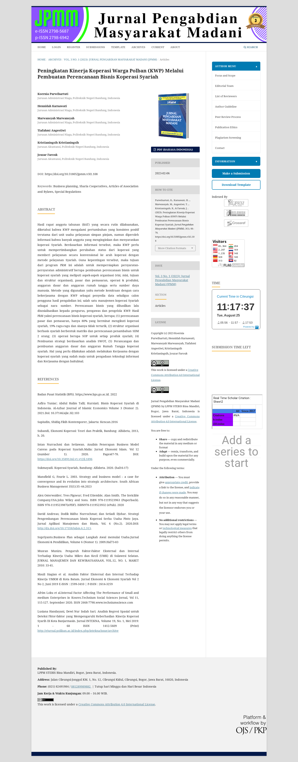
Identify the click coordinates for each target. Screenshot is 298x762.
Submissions (95, 47)
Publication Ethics (226, 127)
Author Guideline (226, 106)
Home (42, 47)
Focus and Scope (225, 75)
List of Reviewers (226, 96)
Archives (138, 47)
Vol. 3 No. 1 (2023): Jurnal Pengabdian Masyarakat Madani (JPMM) (110, 59)
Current (157, 47)
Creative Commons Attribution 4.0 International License (175, 375)
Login (56, 47)
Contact (220, 148)
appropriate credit (176, 482)
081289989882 (81, 686)
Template (118, 47)
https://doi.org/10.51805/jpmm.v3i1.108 (71, 174)
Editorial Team (224, 86)
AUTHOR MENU (225, 66)
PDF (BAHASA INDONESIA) (175, 149)
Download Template (236, 185)
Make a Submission (236, 173)
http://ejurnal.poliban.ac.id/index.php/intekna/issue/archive (78, 631)
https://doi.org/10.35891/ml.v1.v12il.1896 (65, 459)
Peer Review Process (228, 117)
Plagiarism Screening (228, 137)
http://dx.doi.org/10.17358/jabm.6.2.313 (64, 528)
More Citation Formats (172, 248)
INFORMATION (225, 161)
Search (252, 47)
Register (73, 47)
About (175, 47)
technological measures (177, 528)
